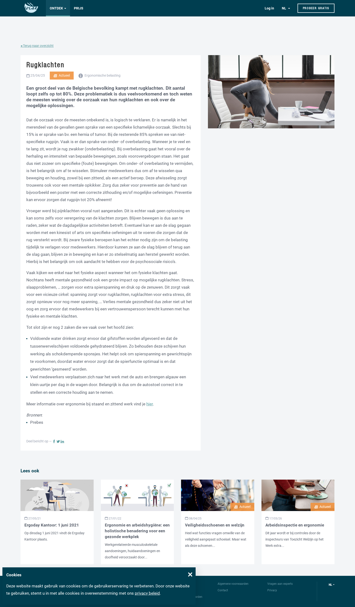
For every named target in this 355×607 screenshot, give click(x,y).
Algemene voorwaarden (233, 583)
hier (149, 404)
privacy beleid (147, 593)
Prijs (78, 8)
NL (284, 8)
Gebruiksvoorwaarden (188, 597)
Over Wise (180, 583)
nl (330, 584)
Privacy (272, 590)
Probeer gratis (316, 8)
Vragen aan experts (280, 583)
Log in (269, 8)
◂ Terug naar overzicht (37, 46)
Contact (223, 590)
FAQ (176, 590)
